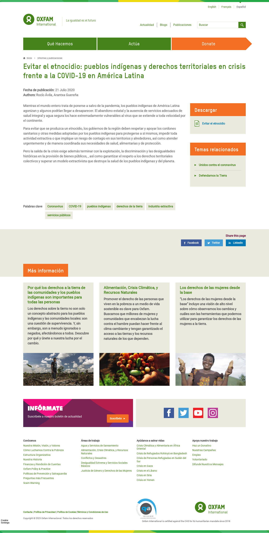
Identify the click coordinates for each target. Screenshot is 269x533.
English (212, 6)
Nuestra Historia (32, 459)
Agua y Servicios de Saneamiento (99, 445)
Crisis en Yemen (145, 480)
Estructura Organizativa (37, 454)
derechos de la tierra (130, 206)
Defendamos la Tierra (213, 175)
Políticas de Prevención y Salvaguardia (45, 473)
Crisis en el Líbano (147, 470)
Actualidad (147, 25)
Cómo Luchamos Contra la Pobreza (43, 450)
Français (226, 6)
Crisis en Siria (144, 475)
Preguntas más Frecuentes (38, 478)
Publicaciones (182, 25)
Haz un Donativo (201, 445)
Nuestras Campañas (204, 450)
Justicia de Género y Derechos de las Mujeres (106, 470)
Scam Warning (31, 482)
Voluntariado (199, 459)
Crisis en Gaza (145, 465)
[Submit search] (242, 25)
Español (241, 6)
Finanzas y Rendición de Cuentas (42, 464)
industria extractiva (160, 206)
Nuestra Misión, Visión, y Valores (41, 445)
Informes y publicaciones (50, 58)
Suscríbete (116, 418)
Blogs (163, 25)
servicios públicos (58, 215)
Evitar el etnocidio (213, 123)
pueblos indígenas (99, 206)
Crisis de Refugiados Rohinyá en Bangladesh (162, 453)
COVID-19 (75, 206)
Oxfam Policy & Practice (36, 468)
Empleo (196, 454)
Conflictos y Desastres (93, 458)
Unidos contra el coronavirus (217, 165)
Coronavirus (55, 206)
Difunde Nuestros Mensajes (207, 464)
